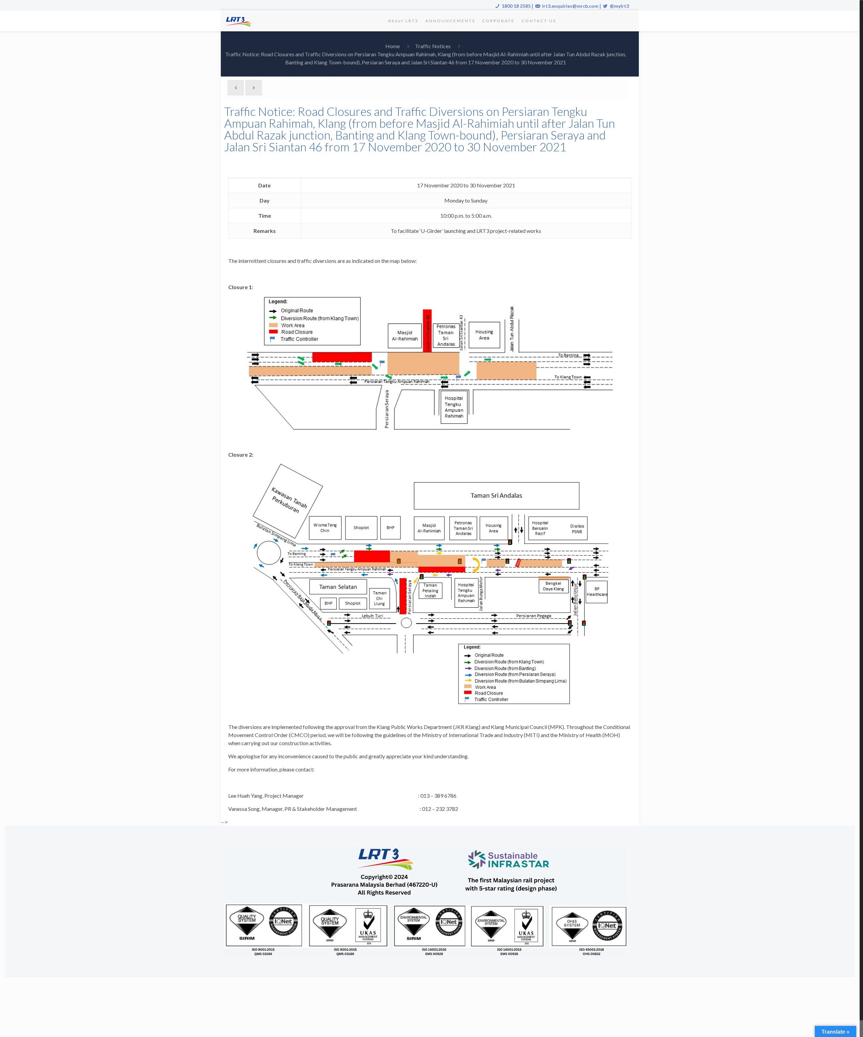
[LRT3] (240, 21)
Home (392, 46)
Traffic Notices (433, 46)
